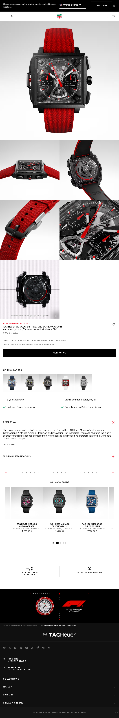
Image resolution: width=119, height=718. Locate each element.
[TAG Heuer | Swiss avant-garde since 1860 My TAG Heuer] (59, 635)
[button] (106, 16)
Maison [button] (8, 687)
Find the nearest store (17, 660)
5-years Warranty (15, 400)
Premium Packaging (89, 572)
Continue (104, 6)
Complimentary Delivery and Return (83, 407)
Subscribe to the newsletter (19, 669)
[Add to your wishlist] (114, 325)
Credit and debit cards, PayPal (80, 400)
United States (71, 5)
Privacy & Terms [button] (13, 703)
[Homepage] (59, 16)
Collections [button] (11, 679)
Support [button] (8, 695)
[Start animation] (53, 542)
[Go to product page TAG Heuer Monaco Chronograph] (27, 503)
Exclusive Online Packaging (21, 407)
